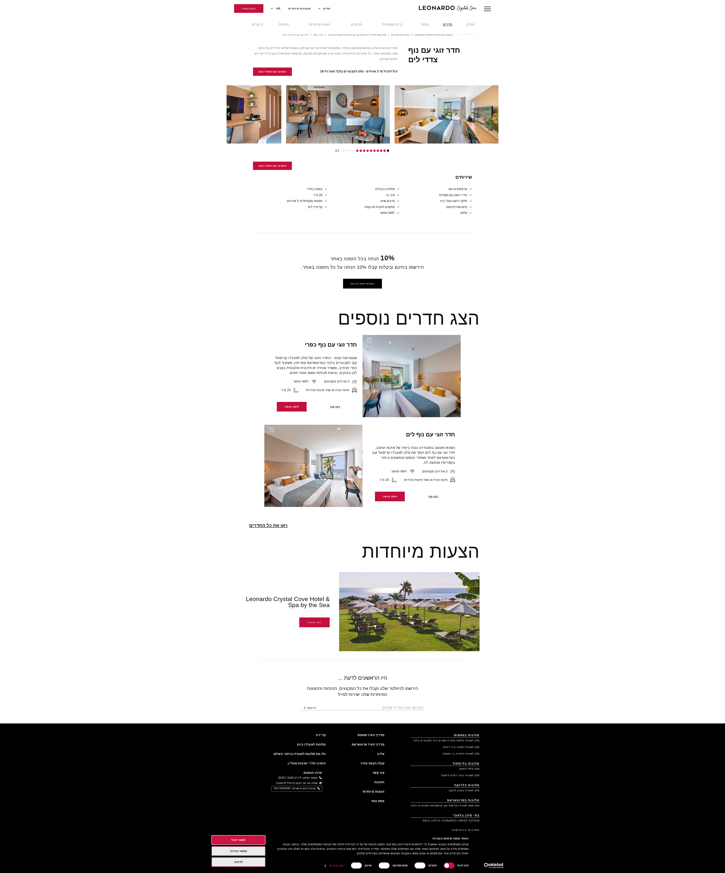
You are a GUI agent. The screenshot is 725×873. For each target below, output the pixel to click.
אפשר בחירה (238, 851)
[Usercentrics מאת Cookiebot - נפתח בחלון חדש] (493, 865)
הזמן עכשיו (249, 8)
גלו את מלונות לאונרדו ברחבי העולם (300, 754)
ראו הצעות (314, 622)
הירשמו (311, 707)
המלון (471, 24)
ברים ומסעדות (392, 24)
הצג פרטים (336, 865)
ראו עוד (335, 406)
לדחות (238, 862)
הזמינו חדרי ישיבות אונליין (307, 763)
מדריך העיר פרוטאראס (368, 744)
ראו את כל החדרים (268, 525)
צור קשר (379, 773)
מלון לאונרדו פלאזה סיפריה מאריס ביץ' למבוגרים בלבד (446, 740)
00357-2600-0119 (289, 778)
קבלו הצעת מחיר (372, 763)
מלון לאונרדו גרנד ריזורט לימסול (460, 775)
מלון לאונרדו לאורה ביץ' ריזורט (461, 747)
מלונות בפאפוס (467, 735)
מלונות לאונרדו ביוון (311, 744)
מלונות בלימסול (466, 763)
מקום (425, 24)
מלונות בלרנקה (467, 785)
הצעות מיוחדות (319, 24)
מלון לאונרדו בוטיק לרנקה (464, 790)
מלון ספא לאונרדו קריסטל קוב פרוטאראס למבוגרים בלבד (445, 806)
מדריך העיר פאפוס (371, 735)
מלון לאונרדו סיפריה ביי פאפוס (461, 754)
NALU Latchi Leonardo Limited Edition (451, 821)
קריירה (321, 735)
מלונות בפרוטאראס (463, 800)
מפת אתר (378, 801)
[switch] (421, 865)
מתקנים (356, 24)
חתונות (284, 24)
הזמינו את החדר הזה (272, 71)
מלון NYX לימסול (469, 769)
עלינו (381, 754)
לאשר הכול (238, 840)
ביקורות (257, 24)
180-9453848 (282, 788)
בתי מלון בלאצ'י (466, 815)
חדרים (447, 24)
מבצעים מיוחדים (299, 8)
